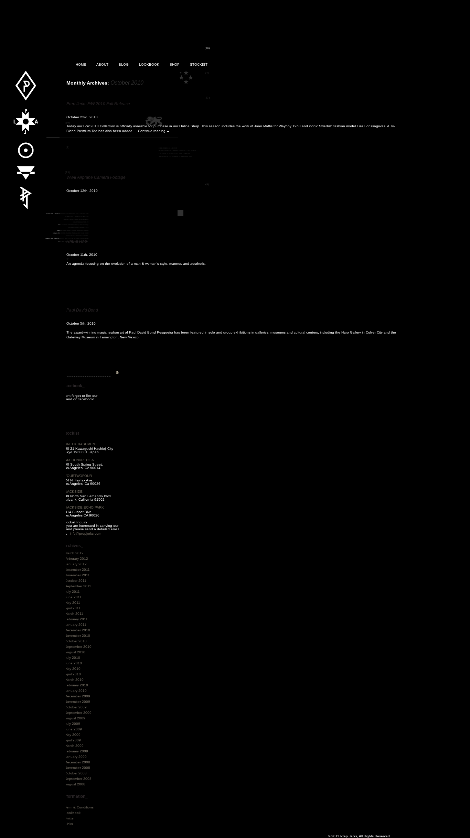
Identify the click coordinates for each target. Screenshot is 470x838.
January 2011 (75, 625)
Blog (124, 64)
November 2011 (77, 575)
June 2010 (73, 663)
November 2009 (77, 702)
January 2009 (76, 757)
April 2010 (73, 674)
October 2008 (76, 773)
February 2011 (76, 619)
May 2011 (72, 603)
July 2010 (72, 658)
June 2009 (73, 729)
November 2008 (77, 768)
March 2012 (74, 553)
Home (81, 64)
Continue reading (154, 131)
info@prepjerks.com (85, 533)
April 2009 (73, 740)
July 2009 (72, 724)
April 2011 (73, 608)
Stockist (198, 64)
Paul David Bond (82, 310)
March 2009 (74, 746)
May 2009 (73, 735)
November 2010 (77, 636)
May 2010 (73, 669)
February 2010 (76, 685)
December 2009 (77, 696)
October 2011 (75, 581)
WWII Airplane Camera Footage (96, 177)
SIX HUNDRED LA (79, 460)
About (102, 64)
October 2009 (76, 707)
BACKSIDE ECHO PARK (84, 507)
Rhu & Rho (76, 241)
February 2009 (76, 751)
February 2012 (76, 559)
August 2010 (75, 652)
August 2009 (75, 718)
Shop (175, 64)
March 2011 (74, 614)
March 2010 (74, 680)
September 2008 (78, 779)
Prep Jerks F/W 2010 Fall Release (98, 103)
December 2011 (77, 570)
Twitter (70, 818)
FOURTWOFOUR (78, 476)
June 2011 (73, 597)
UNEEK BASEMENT (81, 444)
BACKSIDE (74, 491)
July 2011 (72, 592)
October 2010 (76, 641)
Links (69, 824)
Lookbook (149, 64)
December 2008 (77, 762)
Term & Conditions (79, 807)
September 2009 (78, 713)
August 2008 (75, 784)
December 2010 (77, 630)
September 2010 (78, 647)
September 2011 (78, 586)
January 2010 (76, 691)
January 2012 (76, 564)
